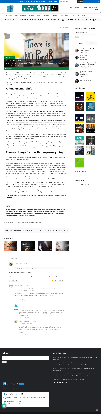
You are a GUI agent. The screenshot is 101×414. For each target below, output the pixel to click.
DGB (6, 222)
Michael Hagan (19, 285)
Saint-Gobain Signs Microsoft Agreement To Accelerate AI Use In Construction (88, 64)
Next (66, 27)
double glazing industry (28, 222)
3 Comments (38, 222)
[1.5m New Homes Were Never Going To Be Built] (77, 49)
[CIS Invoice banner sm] (40, 5)
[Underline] (20, 268)
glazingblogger (10, 394)
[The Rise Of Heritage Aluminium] (77, 56)
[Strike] (22, 268)
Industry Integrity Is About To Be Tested (74, 379)
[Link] (32, 268)
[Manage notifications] (97, 410)
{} (34, 268)
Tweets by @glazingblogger (82, 184)
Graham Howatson (24, 321)
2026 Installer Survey (86, 80)
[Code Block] (30, 268)
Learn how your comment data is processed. (44, 277)
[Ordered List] (24, 268)
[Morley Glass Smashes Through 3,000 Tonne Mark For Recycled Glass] (77, 73)
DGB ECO (20, 222)
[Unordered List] (26, 268)
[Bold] (15, 268)
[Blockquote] (28, 268)
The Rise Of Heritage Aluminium (85, 56)
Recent (80, 43)
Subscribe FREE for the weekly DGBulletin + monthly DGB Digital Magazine (37, 1)
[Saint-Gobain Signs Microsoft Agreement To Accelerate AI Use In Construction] (77, 64)
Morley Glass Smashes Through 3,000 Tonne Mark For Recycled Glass (88, 73)
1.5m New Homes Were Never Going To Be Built (88, 49)
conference (20, 75)
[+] (36, 268)
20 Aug (19, 394)
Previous (61, 27)
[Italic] (18, 268)
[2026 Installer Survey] (77, 80)
